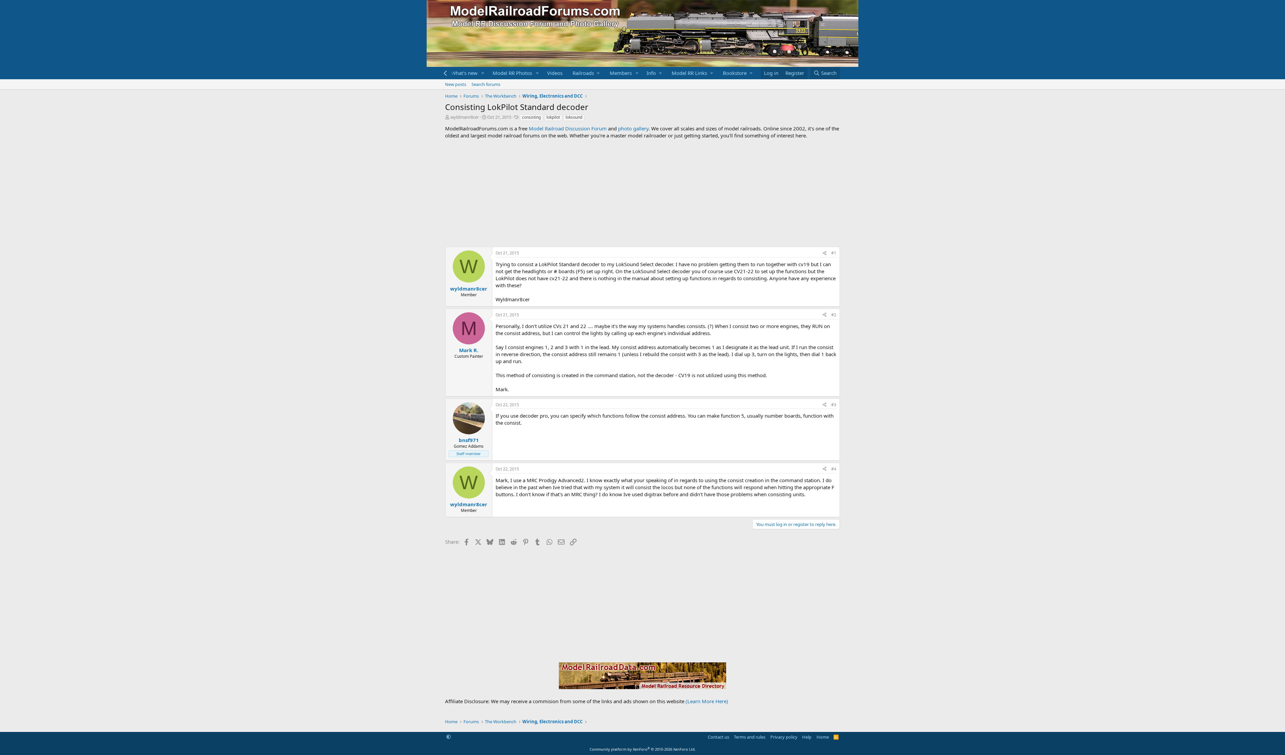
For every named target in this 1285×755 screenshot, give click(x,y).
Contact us (718, 737)
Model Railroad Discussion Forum (568, 128)
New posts (455, 84)
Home (823, 737)
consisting (531, 117)
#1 (833, 253)
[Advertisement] (642, 193)
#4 (833, 469)
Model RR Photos (512, 73)
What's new (464, 73)
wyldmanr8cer (464, 117)
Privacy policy (783, 737)
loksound (574, 117)
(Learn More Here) (707, 701)
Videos (555, 73)
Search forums (486, 84)
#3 (833, 405)
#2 (833, 315)
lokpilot (553, 117)
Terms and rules (749, 737)
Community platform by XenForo (643, 749)
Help (806, 737)
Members (621, 73)
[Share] (824, 253)
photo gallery (633, 128)
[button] (483, 73)
